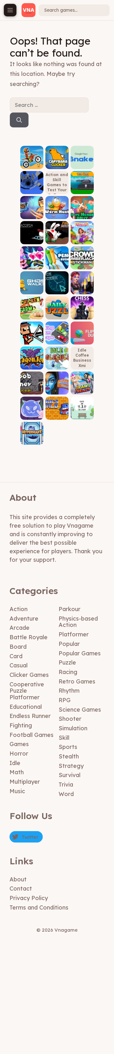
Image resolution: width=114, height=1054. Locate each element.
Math (17, 772)
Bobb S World (57, 412)
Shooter (70, 718)
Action (19, 609)
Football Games (32, 734)
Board (18, 646)
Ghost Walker (32, 287)
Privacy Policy (29, 898)
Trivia (66, 784)
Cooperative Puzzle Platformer (27, 691)
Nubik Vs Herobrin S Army (82, 210)
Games (19, 744)
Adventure (24, 618)
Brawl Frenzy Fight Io (82, 385)
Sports (68, 747)
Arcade (19, 627)
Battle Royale (29, 637)
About (18, 879)
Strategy (71, 765)
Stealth (69, 756)
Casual (19, 665)
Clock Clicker (57, 287)
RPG (65, 700)
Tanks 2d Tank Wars (82, 185)
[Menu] (10, 10)
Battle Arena (32, 212)
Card (16, 656)
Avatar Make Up (56, 387)
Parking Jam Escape (56, 335)
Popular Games (80, 653)
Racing (68, 672)
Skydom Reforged (32, 262)
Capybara (57, 164)
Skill (64, 737)
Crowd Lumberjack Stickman (82, 258)
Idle (15, 763)
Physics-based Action (78, 622)
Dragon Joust (32, 362)
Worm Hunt (56, 212)
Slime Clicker (32, 412)
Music (17, 791)
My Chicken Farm (31, 310)
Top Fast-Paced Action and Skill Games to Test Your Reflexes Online (57, 182)
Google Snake (82, 162)
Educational (26, 706)
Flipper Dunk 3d (82, 337)
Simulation (73, 728)
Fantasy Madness (57, 237)
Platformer (74, 634)
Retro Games (77, 681)
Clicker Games (29, 674)
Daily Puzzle (56, 312)
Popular (69, 643)
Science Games (80, 709)
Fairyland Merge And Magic (82, 233)
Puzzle (67, 662)
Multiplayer (25, 781)
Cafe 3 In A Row (82, 412)
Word (66, 794)
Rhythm (69, 690)
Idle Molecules (57, 360)
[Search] (19, 120)
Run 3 (32, 189)
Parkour (69, 609)
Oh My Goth (82, 287)
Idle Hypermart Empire (31, 435)
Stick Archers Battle (32, 335)
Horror (19, 753)
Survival (69, 775)
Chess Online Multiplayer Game (82, 308)
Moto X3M (31, 164)
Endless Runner (30, 716)
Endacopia (32, 237)
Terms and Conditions (39, 907)
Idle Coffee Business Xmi (82, 358)
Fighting (21, 725)
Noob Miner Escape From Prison (32, 381)
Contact (21, 888)
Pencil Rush (57, 262)
